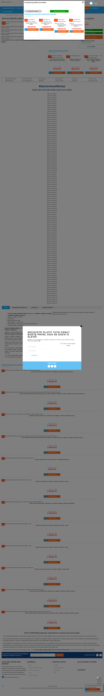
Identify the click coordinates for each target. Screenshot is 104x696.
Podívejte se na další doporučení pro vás (40, 14)
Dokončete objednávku (59, 11)
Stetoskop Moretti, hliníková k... (61, 25)
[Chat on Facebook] (100, 681)
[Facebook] (49, 366)
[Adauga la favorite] (36, 20)
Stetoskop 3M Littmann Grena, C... (76, 25)
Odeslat (34, 355)
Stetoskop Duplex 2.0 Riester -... (46, 23)
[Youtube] (55, 366)
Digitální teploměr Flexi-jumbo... (31, 23)
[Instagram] (52, 366)
